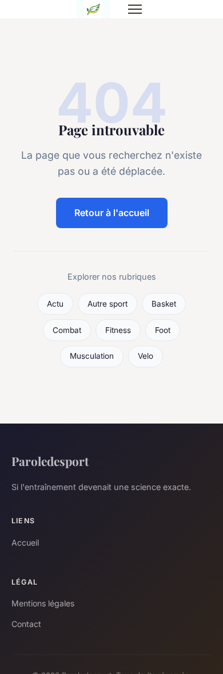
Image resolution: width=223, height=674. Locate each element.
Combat (67, 330)
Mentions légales (42, 603)
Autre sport (107, 303)
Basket (164, 303)
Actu (55, 303)
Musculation (92, 355)
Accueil (25, 542)
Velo (145, 355)
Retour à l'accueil (111, 212)
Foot (162, 330)
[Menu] (135, 9)
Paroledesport (50, 461)
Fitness (118, 330)
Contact (26, 624)
